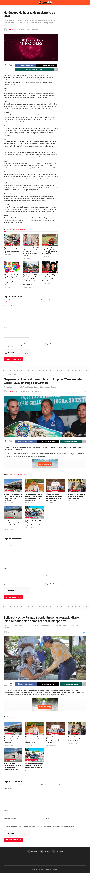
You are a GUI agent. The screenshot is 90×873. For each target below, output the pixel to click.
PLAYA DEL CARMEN (13, 374)
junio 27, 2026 (27, 287)
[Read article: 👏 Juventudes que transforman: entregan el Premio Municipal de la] (55, 485)
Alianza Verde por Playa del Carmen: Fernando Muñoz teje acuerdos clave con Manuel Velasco (33, 497)
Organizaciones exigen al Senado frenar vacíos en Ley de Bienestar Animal (12, 250)
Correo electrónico (10, 336)
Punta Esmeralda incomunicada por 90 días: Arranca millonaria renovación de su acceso (12, 524)
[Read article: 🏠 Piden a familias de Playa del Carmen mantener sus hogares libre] (34, 512)
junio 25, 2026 (46, 283)
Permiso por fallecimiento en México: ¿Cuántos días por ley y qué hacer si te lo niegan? (50, 251)
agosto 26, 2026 (8, 502)
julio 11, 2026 (45, 256)
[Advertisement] (45, 368)
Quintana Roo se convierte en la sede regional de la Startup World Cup (76, 496)
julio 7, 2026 (7, 287)
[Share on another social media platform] (56, 69)
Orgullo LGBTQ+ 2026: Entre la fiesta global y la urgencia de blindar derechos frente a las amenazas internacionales (30, 280)
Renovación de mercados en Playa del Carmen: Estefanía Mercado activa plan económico (13, 497)
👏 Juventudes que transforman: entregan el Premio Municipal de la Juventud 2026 (54, 497)
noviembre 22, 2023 (24, 29)
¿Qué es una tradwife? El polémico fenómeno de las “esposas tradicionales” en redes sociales (31, 252)
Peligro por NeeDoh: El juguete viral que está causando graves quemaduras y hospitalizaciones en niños (11, 280)
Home (5, 8)
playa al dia (12, 29)
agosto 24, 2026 (30, 527)
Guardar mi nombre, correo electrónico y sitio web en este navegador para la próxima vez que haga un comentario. (31, 345)
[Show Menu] (4, 2)
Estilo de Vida (11, 8)
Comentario (8, 306)
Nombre (7, 328)
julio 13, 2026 (26, 258)
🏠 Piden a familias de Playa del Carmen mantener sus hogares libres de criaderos (34, 523)
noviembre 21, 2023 (24, 391)
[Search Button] (85, 2)
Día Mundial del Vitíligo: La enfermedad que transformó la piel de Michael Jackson (49, 278)
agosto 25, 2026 (51, 502)
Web (33, 336)
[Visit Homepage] (45, 2)
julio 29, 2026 (8, 254)
